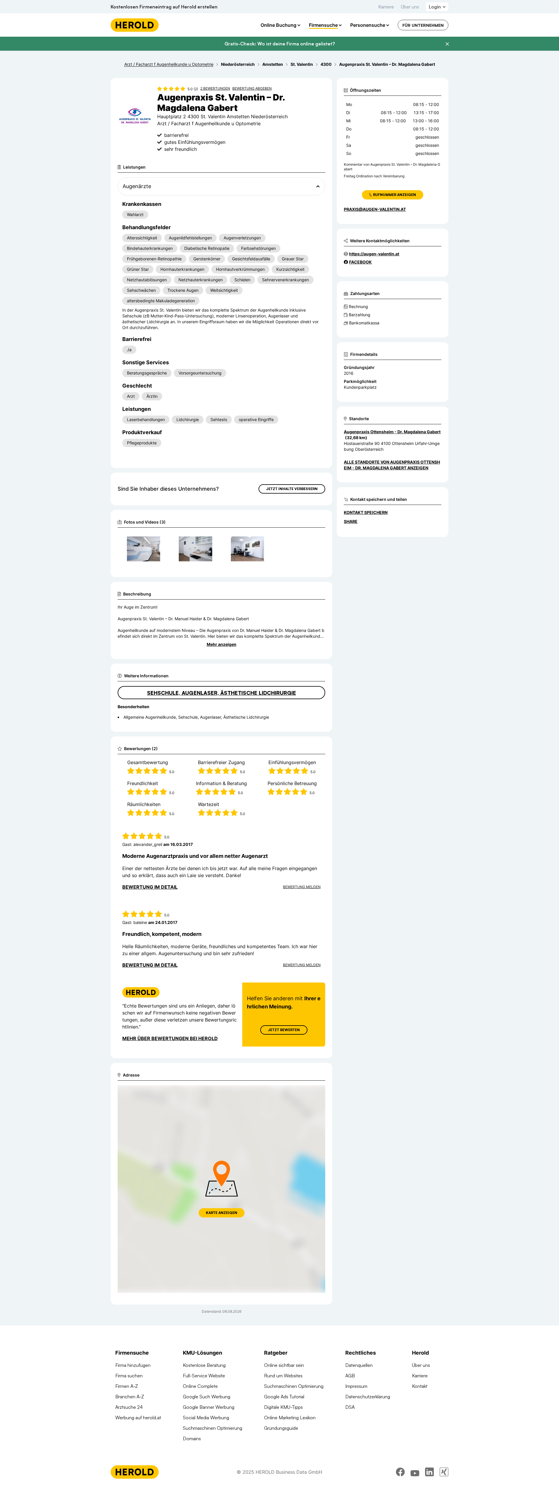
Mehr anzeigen (221, 644)
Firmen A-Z (126, 1386)
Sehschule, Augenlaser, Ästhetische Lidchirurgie (221, 693)
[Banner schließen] (447, 43)
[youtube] (415, 1472)
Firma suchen (129, 1376)
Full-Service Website (204, 1376)
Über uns (410, 7)
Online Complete (200, 1386)
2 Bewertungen (215, 88)
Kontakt (419, 1386)
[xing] (444, 1472)
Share (351, 521)
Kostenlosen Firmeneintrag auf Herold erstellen (164, 7)
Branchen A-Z (129, 1396)
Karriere (386, 7)
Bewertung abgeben (252, 88)
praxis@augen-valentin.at (375, 209)
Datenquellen (359, 1365)
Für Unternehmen (423, 25)
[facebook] (400, 1472)
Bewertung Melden (302, 887)
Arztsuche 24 (129, 1407)
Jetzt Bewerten (284, 1030)
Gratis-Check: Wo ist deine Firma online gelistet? (279, 44)
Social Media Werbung (206, 1417)
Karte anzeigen (221, 1212)
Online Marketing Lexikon (290, 1417)
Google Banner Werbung (208, 1407)
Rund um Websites (283, 1376)
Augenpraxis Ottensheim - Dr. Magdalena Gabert (392, 431)
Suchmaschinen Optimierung (212, 1428)
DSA (350, 1407)
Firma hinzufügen (133, 1365)
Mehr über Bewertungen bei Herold (170, 1038)
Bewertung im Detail (150, 887)
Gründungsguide (281, 1428)
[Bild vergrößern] (155, 539)
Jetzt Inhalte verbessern (292, 489)
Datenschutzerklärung (367, 1396)
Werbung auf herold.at (138, 1417)
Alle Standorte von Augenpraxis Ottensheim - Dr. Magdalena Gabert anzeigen (392, 465)
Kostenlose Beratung (204, 1365)
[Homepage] (135, 25)
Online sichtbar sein (284, 1365)
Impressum (356, 1386)
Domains (192, 1438)
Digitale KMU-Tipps (283, 1407)
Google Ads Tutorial (284, 1396)
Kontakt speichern (366, 512)
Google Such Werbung (206, 1396)
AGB (350, 1376)
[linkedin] (429, 1472)
